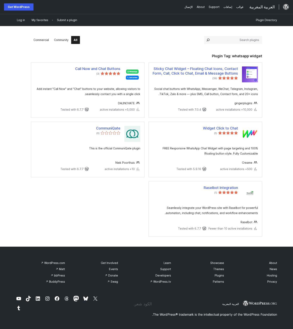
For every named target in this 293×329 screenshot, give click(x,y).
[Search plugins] (208, 40)
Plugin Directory (266, 20)
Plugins (219, 275)
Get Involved (109, 263)
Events (113, 269)
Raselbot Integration (221, 188)
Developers (163, 275)
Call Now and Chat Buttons (97, 69)
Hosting (272, 275)
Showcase (217, 263)
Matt (60, 269)
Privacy (272, 281)
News (273, 269)
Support (165, 269)
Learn (167, 263)
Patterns (218, 281)
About (273, 263)
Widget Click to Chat (220, 128)
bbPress (58, 275)
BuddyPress (55, 281)
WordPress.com (53, 263)
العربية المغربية (230, 304)
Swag (112, 281)
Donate (111, 275)
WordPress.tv (160, 281)
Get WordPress (19, 7)
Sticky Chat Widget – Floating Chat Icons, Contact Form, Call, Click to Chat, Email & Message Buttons (195, 71)
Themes (218, 269)
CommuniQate (108, 128)
